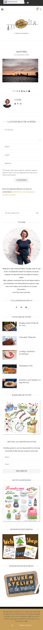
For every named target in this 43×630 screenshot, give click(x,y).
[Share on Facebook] (17, 91)
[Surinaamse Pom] (9, 369)
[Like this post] (14, 91)
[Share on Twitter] (19, 91)
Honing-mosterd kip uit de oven (28, 324)
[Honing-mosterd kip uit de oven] (9, 326)
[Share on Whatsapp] (26, 91)
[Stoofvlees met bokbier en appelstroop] (9, 383)
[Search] (40, 9)
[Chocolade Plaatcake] (9, 340)
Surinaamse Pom (25, 365)
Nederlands (12, 2)
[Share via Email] (29, 91)
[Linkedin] (24, 3)
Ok (12, 625)
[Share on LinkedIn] (24, 91)
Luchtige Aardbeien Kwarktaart (27, 352)
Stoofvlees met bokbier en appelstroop (29, 381)
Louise (17, 99)
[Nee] (38, 619)
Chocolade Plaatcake (27, 337)
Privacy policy (25, 625)
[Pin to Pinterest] (22, 91)
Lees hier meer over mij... (21, 292)
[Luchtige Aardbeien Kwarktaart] (9, 355)
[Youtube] (28, 3)
